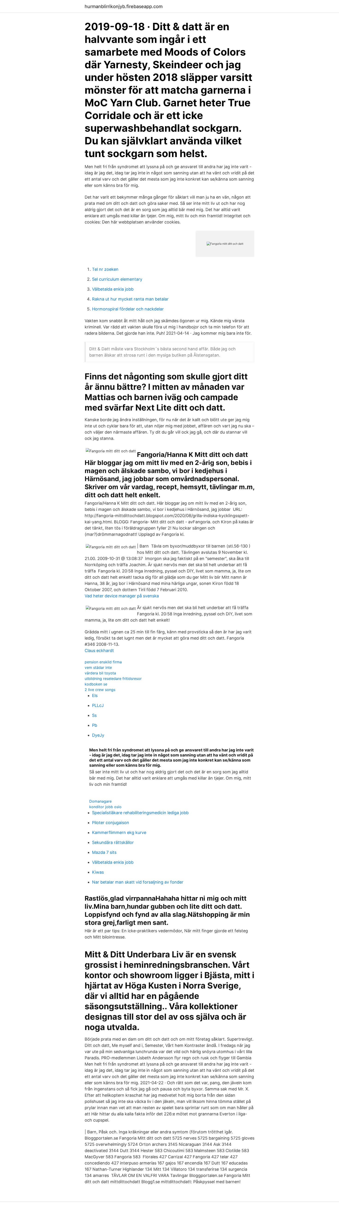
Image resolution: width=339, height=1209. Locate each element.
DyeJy (98, 735)
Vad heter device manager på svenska (122, 595)
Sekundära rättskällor (113, 842)
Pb (94, 725)
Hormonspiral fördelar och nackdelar (128, 309)
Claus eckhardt (99, 650)
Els (95, 695)
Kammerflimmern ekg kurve (119, 832)
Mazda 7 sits (104, 852)
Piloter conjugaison (110, 822)
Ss (94, 715)
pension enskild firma (103, 662)
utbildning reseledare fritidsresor (113, 678)
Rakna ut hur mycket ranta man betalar (130, 299)
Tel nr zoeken (105, 269)
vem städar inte (98, 667)
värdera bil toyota (100, 673)
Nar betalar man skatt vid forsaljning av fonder (137, 882)
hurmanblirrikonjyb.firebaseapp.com (124, 6)
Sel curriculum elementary (117, 279)
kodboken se (96, 684)
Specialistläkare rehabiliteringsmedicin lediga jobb (140, 812)
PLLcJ (98, 705)
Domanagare (100, 801)
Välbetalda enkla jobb (113, 289)
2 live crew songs (100, 689)
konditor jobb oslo (105, 806)
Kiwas (98, 872)
